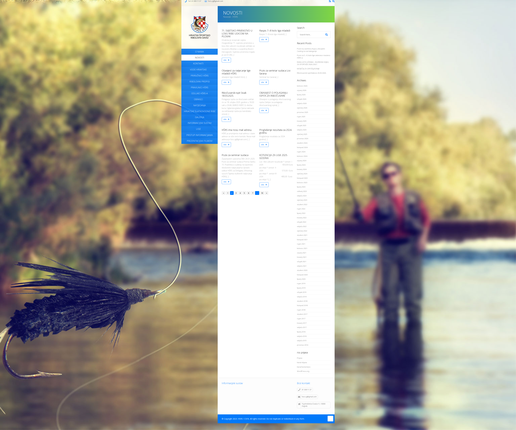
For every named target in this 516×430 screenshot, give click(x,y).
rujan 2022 (301, 209)
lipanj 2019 (301, 288)
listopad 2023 (302, 178)
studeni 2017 (302, 314)
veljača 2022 (302, 226)
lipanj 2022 (301, 213)
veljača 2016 (302, 336)
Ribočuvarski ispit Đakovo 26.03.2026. (311, 73)
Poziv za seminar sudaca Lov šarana (274, 72)
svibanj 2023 (302, 191)
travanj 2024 (302, 169)
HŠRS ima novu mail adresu (237, 129)
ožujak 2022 (301, 222)
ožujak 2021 (301, 261)
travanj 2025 (302, 121)
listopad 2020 (302, 275)
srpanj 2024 (301, 160)
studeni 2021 (302, 235)
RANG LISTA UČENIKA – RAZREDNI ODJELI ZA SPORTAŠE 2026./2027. (313, 63)
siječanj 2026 (302, 108)
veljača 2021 (302, 266)
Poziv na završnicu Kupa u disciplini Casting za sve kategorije (311, 50)
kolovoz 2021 (302, 248)
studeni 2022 (302, 204)
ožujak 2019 (301, 292)
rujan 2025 (301, 116)
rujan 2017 (301, 318)
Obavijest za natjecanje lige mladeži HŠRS (236, 72)
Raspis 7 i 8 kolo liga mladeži (274, 30)
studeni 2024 (302, 143)
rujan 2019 (301, 283)
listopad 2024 (302, 147)
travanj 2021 (302, 257)
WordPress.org (303, 371)
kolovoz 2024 (302, 156)
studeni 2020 (302, 270)
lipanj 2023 (301, 187)
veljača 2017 (302, 327)
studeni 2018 (302, 301)
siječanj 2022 (302, 231)
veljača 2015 (302, 340)
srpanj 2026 (301, 90)
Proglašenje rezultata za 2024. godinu (275, 131)
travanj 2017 (302, 323)
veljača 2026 (302, 103)
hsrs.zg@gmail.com (309, 397)
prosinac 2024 (302, 138)
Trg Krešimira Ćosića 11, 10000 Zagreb (313, 405)
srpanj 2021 (301, 253)
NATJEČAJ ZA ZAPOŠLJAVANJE (308, 69)
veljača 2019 (302, 297)
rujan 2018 (301, 310)
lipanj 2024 (301, 165)
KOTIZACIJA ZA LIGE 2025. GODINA (273, 156)
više (225, 60)
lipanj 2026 (301, 95)
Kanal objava (302, 362)
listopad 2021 (302, 239)
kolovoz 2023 (302, 182)
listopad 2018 (302, 305)
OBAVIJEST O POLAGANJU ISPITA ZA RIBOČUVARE (273, 94)
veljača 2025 (302, 130)
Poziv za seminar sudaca (235, 155)
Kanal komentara (303, 367)
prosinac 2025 (302, 112)
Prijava (299, 358)
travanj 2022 (302, 218)
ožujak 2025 (301, 125)
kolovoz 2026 (302, 86)
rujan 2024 (301, 152)
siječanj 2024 (302, 174)
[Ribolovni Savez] (199, 27)
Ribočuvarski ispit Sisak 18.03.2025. (234, 94)
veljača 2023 (302, 196)
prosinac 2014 (302, 345)
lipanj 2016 (301, 332)
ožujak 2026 (301, 99)
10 (262, 193)
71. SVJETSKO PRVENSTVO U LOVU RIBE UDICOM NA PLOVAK (237, 33)
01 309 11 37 (306, 390)
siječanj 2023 (302, 200)
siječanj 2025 (302, 134)
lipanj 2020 (301, 279)
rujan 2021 (301, 244)
